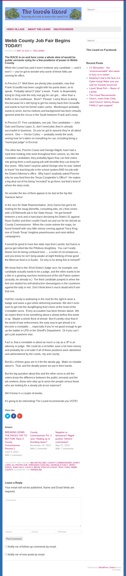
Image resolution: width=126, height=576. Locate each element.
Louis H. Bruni (32, 467)
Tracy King (64, 467)
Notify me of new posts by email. (26, 554)
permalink (36, 470)
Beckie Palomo (38, 463)
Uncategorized (63, 29)
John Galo (18, 467)
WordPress (104, 567)
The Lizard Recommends (102, 95)
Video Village (15, 29)
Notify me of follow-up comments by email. (32, 546)
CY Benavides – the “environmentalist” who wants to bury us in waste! (104, 71)
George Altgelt (59, 465)
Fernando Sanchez (39, 465)
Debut (112, 567)
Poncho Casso (49, 467)
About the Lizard (39, 29)
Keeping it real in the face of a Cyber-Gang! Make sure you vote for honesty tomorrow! (104, 81)
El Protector (20, 465)
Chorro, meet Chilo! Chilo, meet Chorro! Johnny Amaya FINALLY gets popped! (104, 102)
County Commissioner (59, 463)
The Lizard (38, 51)
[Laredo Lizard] (43, 13)
